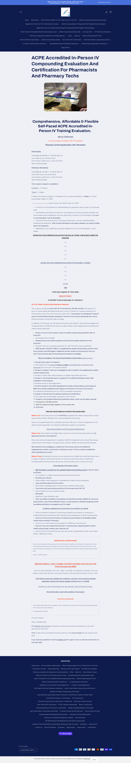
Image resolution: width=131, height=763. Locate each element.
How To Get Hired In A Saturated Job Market (44, 711)
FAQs (71, 672)
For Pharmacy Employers (89, 669)
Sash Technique (80, 717)
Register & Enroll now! (42, 626)
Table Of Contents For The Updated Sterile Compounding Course (54, 678)
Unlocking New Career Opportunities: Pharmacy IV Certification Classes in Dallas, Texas (65, 695)
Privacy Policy (81, 727)
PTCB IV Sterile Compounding (67, 704)
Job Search (83, 724)
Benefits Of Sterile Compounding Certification (64, 691)
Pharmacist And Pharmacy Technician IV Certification (55, 701)
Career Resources (53, 669)
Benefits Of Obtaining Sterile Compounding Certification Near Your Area (55, 724)
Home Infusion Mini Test (92, 711)
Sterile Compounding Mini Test (86, 678)
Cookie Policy (92, 727)
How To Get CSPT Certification (46, 704)
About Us (78, 672)
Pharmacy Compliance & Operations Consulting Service (50, 672)
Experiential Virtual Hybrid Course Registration (54, 685)
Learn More (86, 758)
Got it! (94, 759)
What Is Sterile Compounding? (50, 665)
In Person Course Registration (80, 685)
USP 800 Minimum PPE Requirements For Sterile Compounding (65, 721)
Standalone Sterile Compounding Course (81, 675)
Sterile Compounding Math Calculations (54, 682)
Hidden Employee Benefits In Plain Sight (80, 708)
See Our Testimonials (65, 137)
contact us (61, 640)
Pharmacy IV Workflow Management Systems (58, 717)
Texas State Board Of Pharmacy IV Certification (51, 708)
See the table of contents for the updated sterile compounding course (60, 470)
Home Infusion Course (90, 672)
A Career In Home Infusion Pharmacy (71, 711)
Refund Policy (71, 727)
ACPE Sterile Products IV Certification (58, 698)
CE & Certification (77, 698)
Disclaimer (61, 727)
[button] (21, 12)
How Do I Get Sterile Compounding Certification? (80, 688)
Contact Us (38, 727)
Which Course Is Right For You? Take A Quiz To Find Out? (80, 665)
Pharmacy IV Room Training (83, 701)
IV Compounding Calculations (78, 682)
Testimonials (35, 665)
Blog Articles (93, 724)
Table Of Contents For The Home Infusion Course (51, 675)
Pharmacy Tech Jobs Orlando (70, 669)
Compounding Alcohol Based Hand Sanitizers (53, 714)
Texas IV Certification (85, 704)
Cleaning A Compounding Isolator (80, 714)
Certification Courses (39, 669)
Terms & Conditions (50, 727)
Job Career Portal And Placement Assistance (48, 688)
